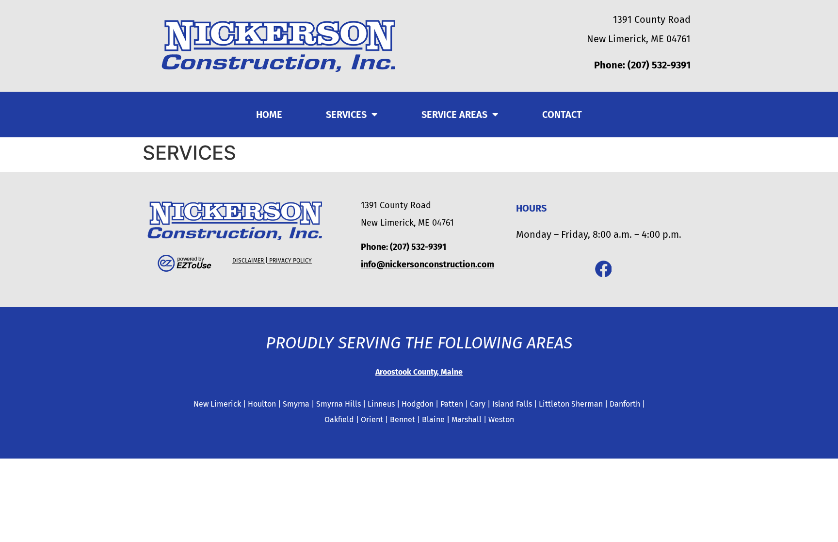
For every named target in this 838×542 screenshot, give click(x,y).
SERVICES (346, 114)
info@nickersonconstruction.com (427, 264)
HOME (269, 114)
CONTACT (562, 114)
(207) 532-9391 (659, 65)
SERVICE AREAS (454, 114)
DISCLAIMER (248, 260)
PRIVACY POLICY (290, 260)
